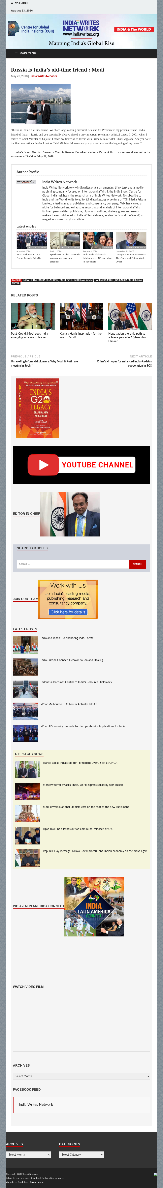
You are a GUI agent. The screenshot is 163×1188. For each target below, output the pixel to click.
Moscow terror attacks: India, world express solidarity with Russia (83, 785)
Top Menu (21, 3)
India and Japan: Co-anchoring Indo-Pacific (67, 638)
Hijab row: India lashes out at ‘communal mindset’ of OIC (78, 829)
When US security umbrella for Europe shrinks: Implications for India (83, 726)
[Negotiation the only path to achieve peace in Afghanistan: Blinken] (130, 317)
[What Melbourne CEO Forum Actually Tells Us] (25, 704)
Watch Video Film (28, 987)
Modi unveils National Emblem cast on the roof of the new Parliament (86, 807)
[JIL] (155, 1174)
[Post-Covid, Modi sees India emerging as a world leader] (33, 317)
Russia (15, 283)
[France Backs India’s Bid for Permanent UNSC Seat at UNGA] (27, 763)
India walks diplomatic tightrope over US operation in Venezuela (97, 258)
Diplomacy (107, 248)
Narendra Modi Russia (128, 280)
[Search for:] (81, 564)
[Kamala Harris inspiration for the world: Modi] (81, 317)
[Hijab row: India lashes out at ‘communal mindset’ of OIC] (27, 829)
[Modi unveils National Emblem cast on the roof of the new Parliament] (27, 807)
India (26, 280)
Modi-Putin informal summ (76, 280)
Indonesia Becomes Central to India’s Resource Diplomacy (76, 682)
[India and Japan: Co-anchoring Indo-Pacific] (25, 638)
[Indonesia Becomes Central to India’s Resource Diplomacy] (25, 682)
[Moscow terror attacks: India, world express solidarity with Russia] (27, 785)
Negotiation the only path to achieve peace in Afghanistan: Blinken (127, 337)
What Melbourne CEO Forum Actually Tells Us (28, 256)
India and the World (37, 248)
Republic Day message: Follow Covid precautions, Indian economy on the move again (95, 851)
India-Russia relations (44, 280)
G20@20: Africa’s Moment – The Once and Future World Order (131, 258)
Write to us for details (17, 1182)
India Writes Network (36, 1105)
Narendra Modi (104, 280)
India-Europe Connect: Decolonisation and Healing (72, 660)
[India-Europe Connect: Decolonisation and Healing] (25, 660)
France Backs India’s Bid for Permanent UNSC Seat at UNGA (80, 763)
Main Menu (27, 53)
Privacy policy (37, 1182)
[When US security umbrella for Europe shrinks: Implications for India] (25, 726)
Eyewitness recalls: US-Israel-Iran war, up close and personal (65, 258)
